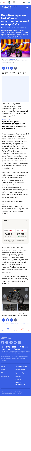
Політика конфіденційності (20, 383)
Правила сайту (20, 373)
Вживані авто (5, 376)
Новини (3, 366)
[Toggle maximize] (26, 289)
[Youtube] (11, 342)
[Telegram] (15, 342)
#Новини (5, 324)
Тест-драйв (4, 369)
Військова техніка (6, 373)
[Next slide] (26, 296)
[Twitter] (6, 342)
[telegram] (3, 68)
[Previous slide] (4, 296)
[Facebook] (2, 342)
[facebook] (7, 68)
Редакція (18, 376)
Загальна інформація (21, 366)
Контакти (18, 379)
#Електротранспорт (17, 324)
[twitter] (11, 68)
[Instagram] (19, 342)
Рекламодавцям (20, 369)
